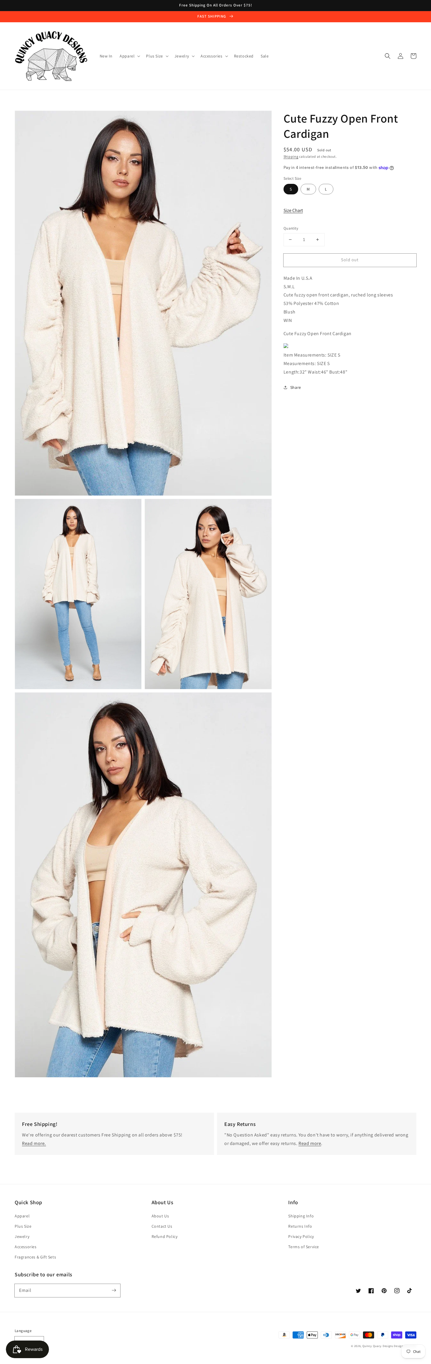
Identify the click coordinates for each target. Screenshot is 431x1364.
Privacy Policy (301, 1236)
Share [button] (295, 387)
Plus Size (23, 1226)
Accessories (26, 1246)
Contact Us (162, 1226)
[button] (387, 56)
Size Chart (293, 210)
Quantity (291, 228)
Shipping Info (301, 1216)
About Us (160, 1216)
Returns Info (300, 1226)
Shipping (291, 156)
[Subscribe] (113, 1290)
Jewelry (22, 1236)
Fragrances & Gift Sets (35, 1257)
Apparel (22, 1216)
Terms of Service (303, 1246)
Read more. (34, 1143)
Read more (309, 1143)
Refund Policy (165, 1236)
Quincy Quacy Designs (377, 1346)
